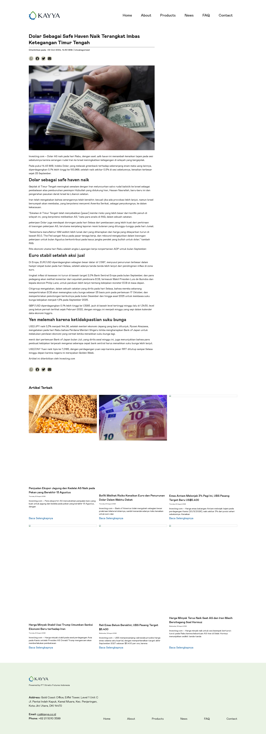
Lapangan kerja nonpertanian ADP (99, 249)
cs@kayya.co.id (46, 714)
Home (127, 15)
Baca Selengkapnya (41, 518)
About (146, 15)
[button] (31, 58)
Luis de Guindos (139, 279)
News (189, 15)
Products (168, 15)
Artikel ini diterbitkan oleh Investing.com (52, 358)
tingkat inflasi (36, 275)
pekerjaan (34, 222)
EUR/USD (45, 262)
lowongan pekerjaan (42, 226)
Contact (226, 15)
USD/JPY (34, 326)
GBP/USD (35, 306)
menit (32, 339)
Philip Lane (52, 283)
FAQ (206, 15)
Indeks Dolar (62, 166)
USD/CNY (35, 349)
